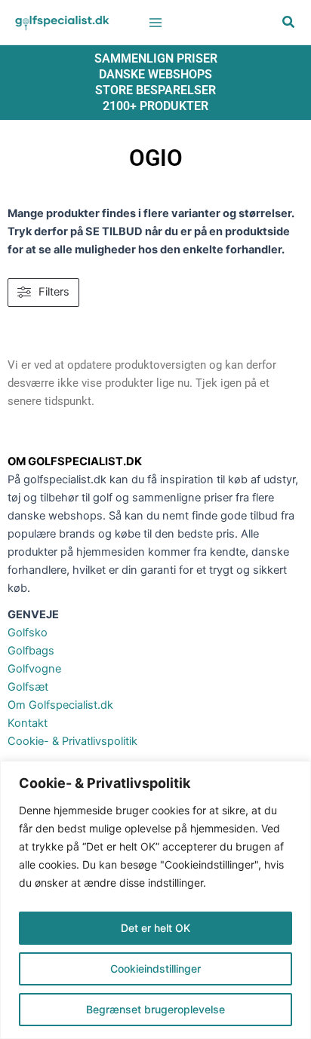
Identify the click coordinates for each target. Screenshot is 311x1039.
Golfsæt (28, 687)
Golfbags (31, 650)
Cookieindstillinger (155, 968)
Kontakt (28, 723)
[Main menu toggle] (155, 22)
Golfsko (28, 632)
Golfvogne (34, 669)
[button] (289, 24)
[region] (155, 900)
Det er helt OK (155, 927)
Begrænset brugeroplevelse (155, 1009)
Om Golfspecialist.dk (60, 705)
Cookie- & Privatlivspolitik (72, 741)
